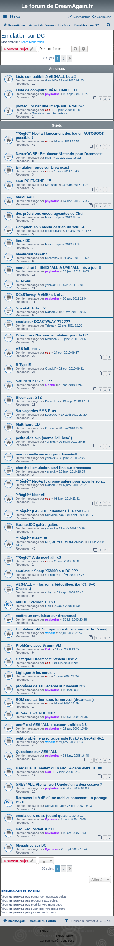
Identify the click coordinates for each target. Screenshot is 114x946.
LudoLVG (51, 414)
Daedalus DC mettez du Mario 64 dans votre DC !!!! (59, 768)
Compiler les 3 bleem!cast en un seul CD (51, 227)
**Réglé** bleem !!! (31, 538)
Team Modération (32, 42)
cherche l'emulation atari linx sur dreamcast (53, 468)
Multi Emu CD (28, 424)
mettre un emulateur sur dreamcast (46, 616)
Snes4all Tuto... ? (31, 308)
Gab (48, 606)
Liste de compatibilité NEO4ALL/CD (46, 90)
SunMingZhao (54, 514)
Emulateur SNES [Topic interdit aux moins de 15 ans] (61, 629)
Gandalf (50, 80)
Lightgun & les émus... (35, 673)
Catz (48, 649)
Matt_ (49, 157)
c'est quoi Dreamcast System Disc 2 (46, 659)
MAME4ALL (26, 197)
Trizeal (49, 325)
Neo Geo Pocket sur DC (36, 829)
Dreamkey (52, 257)
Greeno (50, 428)
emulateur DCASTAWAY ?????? (43, 322)
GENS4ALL (25, 281)
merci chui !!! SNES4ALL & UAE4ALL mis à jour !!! (59, 268)
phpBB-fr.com (64, 935)
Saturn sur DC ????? (34, 381)
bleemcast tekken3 (31, 254)
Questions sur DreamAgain (50, 113)
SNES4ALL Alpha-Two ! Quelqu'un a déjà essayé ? (59, 784)
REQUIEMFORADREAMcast (64, 542)
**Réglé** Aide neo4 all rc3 (38, 557)
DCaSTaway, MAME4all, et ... (40, 295)
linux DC (23, 241)
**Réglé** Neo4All (30, 495)
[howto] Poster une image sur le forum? (50, 106)
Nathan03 (51, 312)
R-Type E (23, 365)
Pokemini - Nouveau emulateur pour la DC (52, 335)
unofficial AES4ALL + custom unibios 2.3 (51, 725)
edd (48, 110)
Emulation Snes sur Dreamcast (42, 167)
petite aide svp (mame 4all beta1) (44, 438)
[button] (69, 58)
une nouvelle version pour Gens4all (46, 454)
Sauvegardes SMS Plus (36, 411)
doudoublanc (53, 230)
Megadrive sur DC (31, 845)
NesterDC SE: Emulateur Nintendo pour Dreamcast (59, 154)
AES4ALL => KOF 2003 (35, 713)
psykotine (52, 94)
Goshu (50, 384)
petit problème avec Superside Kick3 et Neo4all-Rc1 (60, 738)
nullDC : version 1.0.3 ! (35, 602)
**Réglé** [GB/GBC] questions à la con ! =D (52, 511)
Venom (50, 633)
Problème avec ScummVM (38, 645)
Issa (48, 217)
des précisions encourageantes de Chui (50, 213)
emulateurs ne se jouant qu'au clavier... (49, 815)
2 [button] (63, 58)
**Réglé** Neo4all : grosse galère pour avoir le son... (60, 481)
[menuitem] (14, 17)
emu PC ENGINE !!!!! (33, 181)
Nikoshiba (51, 184)
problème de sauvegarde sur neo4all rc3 (50, 686)
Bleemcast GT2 (29, 397)
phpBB (44, 930)
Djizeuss (51, 819)
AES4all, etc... (28, 349)
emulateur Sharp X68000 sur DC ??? (47, 571)
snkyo (49, 592)
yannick (50, 285)
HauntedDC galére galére (37, 525)
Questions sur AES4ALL (36, 752)
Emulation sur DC (23, 36)
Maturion (51, 339)
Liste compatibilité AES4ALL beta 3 (46, 77)
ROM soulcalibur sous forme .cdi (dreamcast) (55, 700)
